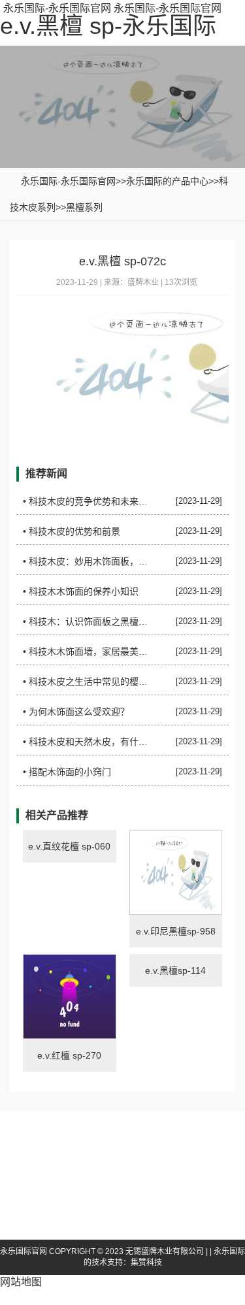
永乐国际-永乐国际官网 (57, 8)
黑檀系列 (84, 207)
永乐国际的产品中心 (167, 181)
